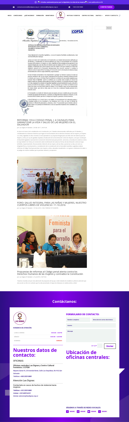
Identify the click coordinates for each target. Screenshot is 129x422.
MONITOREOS (50, 15)
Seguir (72, 411)
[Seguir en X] (99, 411)
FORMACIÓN (40, 15)
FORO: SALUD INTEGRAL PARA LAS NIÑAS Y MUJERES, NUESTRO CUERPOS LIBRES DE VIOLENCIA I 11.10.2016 (51, 204)
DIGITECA (98, 15)
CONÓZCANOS (17, 15)
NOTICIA (44, 127)
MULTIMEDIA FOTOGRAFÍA (50, 208)
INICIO (9, 15)
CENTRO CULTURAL (88, 15)
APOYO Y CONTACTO (111, 15)
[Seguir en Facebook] (67, 411)
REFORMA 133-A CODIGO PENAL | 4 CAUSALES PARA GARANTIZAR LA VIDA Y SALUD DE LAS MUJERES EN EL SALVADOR (46, 122)
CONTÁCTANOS (106, 7)
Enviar (109, 346)
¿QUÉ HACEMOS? (29, 15)
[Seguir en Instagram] (78, 411)
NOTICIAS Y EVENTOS (73, 15)
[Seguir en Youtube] (88, 411)
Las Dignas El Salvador (25, 127)
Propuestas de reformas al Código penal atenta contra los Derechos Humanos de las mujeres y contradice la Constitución (50, 272)
